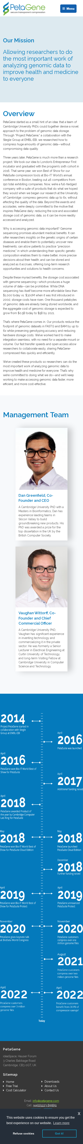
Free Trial (12, 1086)
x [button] (79, 1113)
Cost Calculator (16, 1090)
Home (10, 1081)
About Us (51, 1086)
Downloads (52, 1081)
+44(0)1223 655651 (45, 1105)
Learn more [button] (61, 1123)
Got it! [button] (59, 1133)
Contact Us (52, 1090)
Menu (70, 8)
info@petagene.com (46, 1100)
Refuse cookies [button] (23, 1133)
